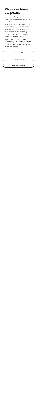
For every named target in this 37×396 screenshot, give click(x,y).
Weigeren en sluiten (18, 53)
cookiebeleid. (13, 47)
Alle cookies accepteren (18, 59)
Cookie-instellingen (18, 65)
